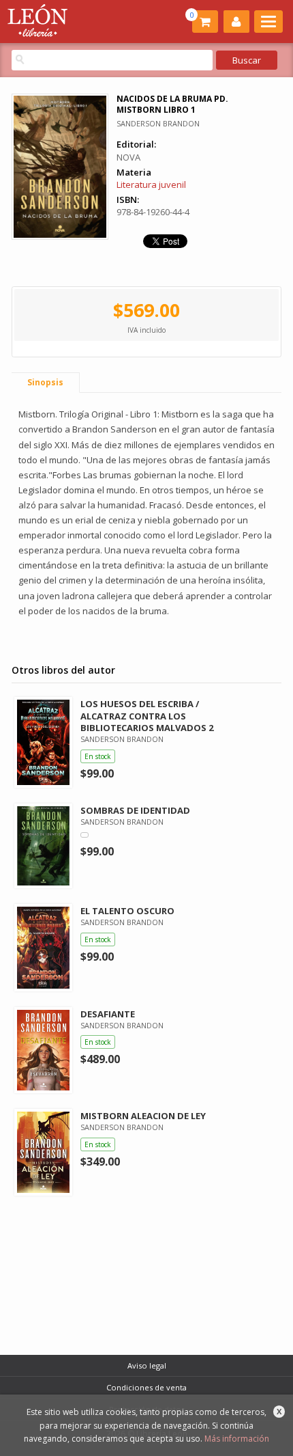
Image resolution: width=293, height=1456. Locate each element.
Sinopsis (45, 382)
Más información (236, 1438)
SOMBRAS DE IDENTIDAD (135, 810)
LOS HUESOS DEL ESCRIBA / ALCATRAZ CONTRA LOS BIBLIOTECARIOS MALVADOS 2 (146, 715)
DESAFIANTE (107, 1014)
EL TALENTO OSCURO (127, 911)
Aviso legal (146, 1365)
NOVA (128, 157)
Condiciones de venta (146, 1387)
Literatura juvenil (151, 184)
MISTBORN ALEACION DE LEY (143, 1116)
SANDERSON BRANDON (158, 123)
